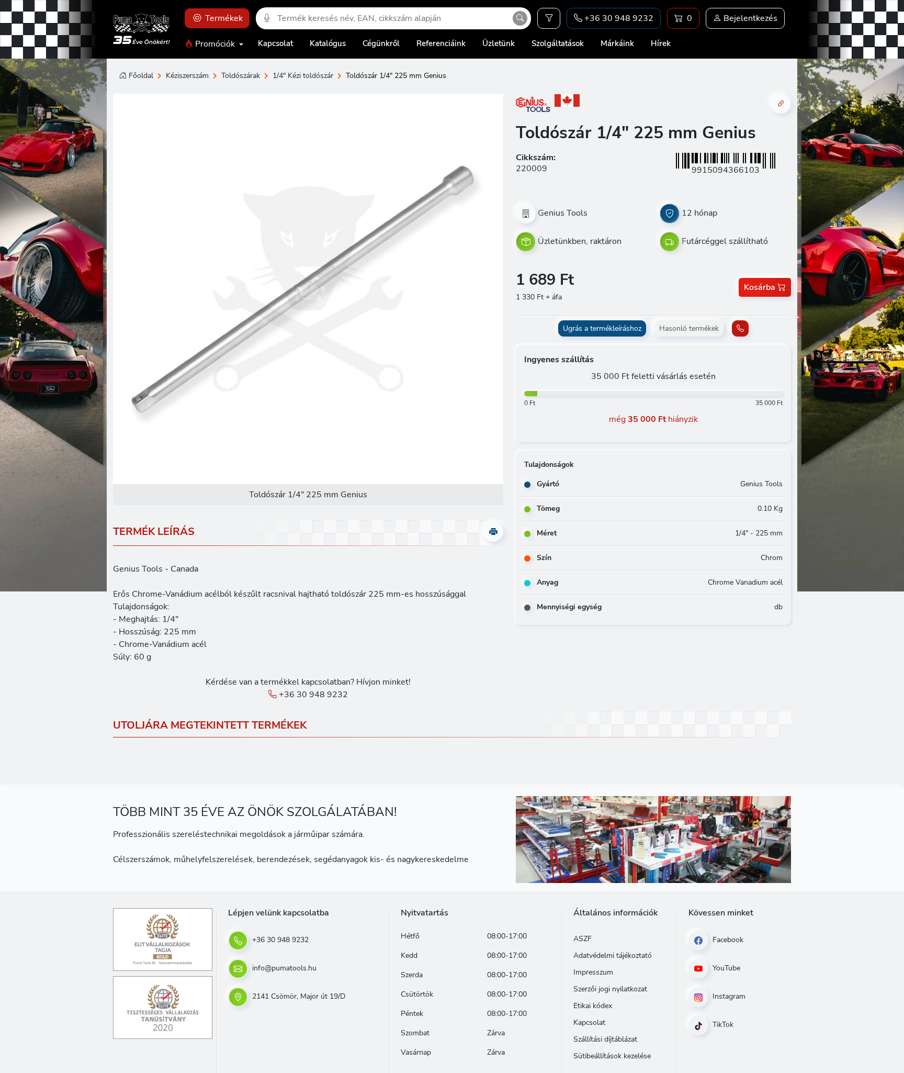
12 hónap (699, 212)
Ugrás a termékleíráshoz (602, 328)
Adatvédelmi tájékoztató (612, 955)
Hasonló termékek (689, 328)
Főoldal (141, 76)
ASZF (582, 939)
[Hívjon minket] (740, 328)
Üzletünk (498, 43)
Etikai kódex (592, 1006)
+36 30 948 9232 (312, 694)
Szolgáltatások (558, 43)
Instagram (727, 996)
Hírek (661, 43)
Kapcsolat (275, 43)
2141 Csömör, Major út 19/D (297, 996)
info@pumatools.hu (283, 968)
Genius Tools (562, 212)
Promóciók (215, 44)
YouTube (725, 968)
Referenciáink (441, 43)
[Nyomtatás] (493, 532)
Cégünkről (381, 43)
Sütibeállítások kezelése (612, 1056)
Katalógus (328, 43)
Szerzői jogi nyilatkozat (610, 989)
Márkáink (617, 43)
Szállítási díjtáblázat (605, 1039)
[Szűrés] (548, 18)
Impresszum (593, 972)
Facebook (726, 940)
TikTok (721, 1025)
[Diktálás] (267, 18)
